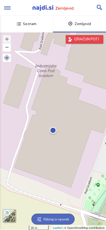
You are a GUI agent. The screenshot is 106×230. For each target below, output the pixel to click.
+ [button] (7, 39)
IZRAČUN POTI (86, 39)
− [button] (7, 47)
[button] (7, 58)
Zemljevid (82, 23)
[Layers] (9, 216)
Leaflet (57, 227)
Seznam (29, 23)
